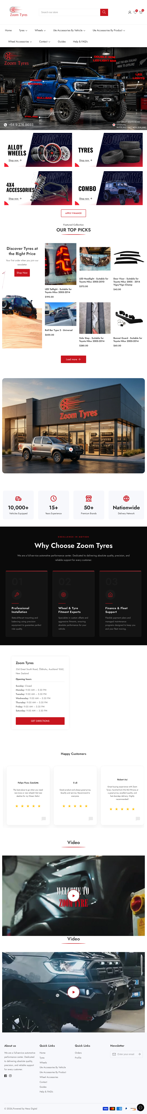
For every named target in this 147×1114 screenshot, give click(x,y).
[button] (67, 124)
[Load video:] (73, 896)
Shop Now (22, 272)
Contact (43, 41)
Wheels (39, 30)
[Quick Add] (71, 449)
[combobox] (73, 12)
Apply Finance (73, 213)
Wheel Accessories (18, 41)
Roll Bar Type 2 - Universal (58, 330)
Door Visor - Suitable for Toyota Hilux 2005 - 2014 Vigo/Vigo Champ (126, 281)
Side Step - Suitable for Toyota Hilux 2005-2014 (92, 340)
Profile (78, 1057)
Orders (78, 1052)
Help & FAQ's (80, 41)
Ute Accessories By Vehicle (67, 30)
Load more (71, 359)
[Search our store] (104, 12)
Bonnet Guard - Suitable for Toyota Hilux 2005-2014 (127, 340)
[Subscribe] (139, 1054)
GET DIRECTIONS (40, 721)
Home (8, 30)
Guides (62, 41)
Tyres (21, 30)
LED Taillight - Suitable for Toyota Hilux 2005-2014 (58, 291)
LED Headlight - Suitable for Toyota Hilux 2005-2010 (93, 280)
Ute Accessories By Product (107, 30)
